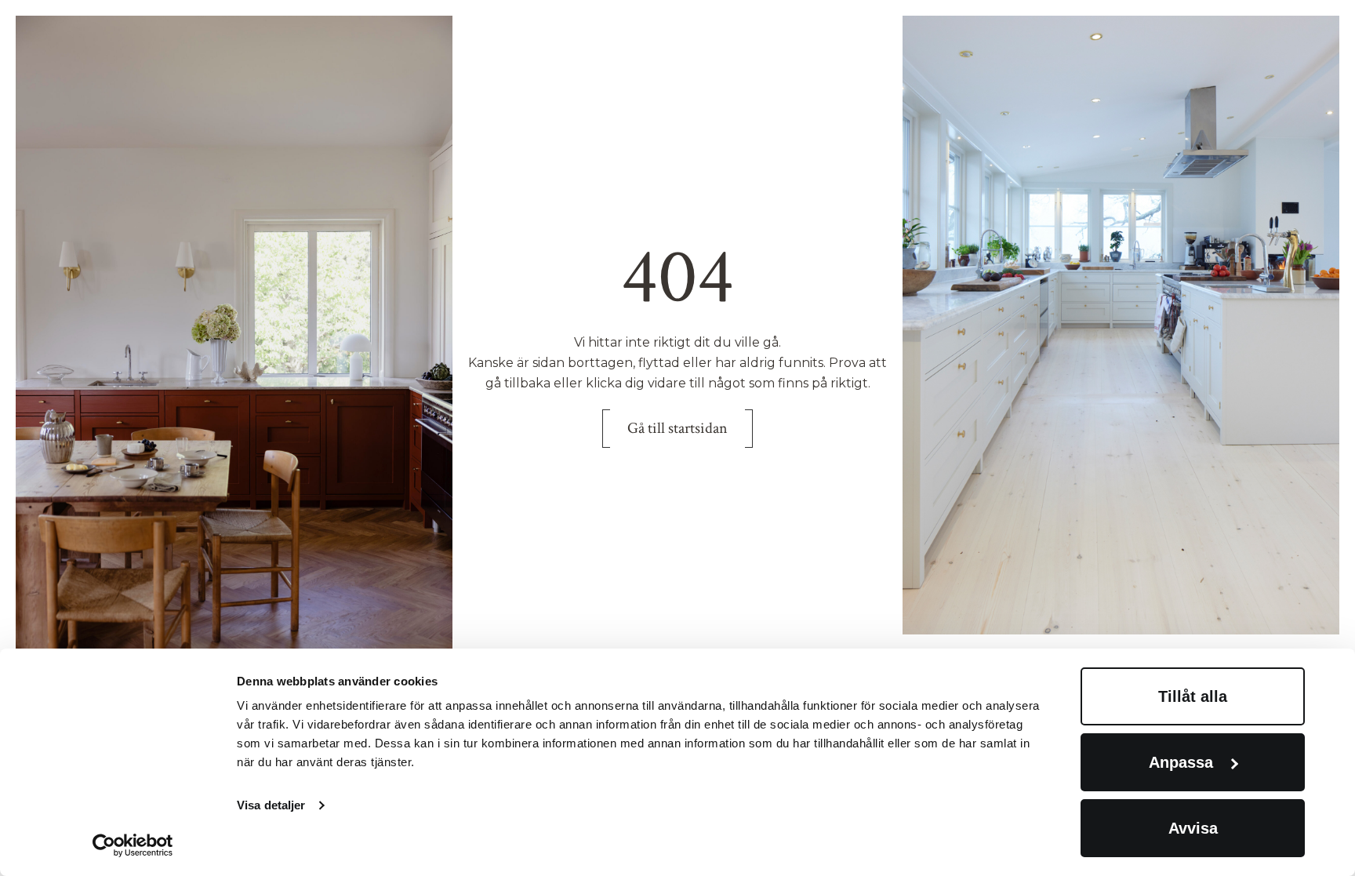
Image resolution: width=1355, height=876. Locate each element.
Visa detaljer (271, 805)
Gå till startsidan (677, 428)
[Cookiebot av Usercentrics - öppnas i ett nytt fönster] (133, 845)
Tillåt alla (1192, 696)
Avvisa (1193, 828)
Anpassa (1181, 762)
